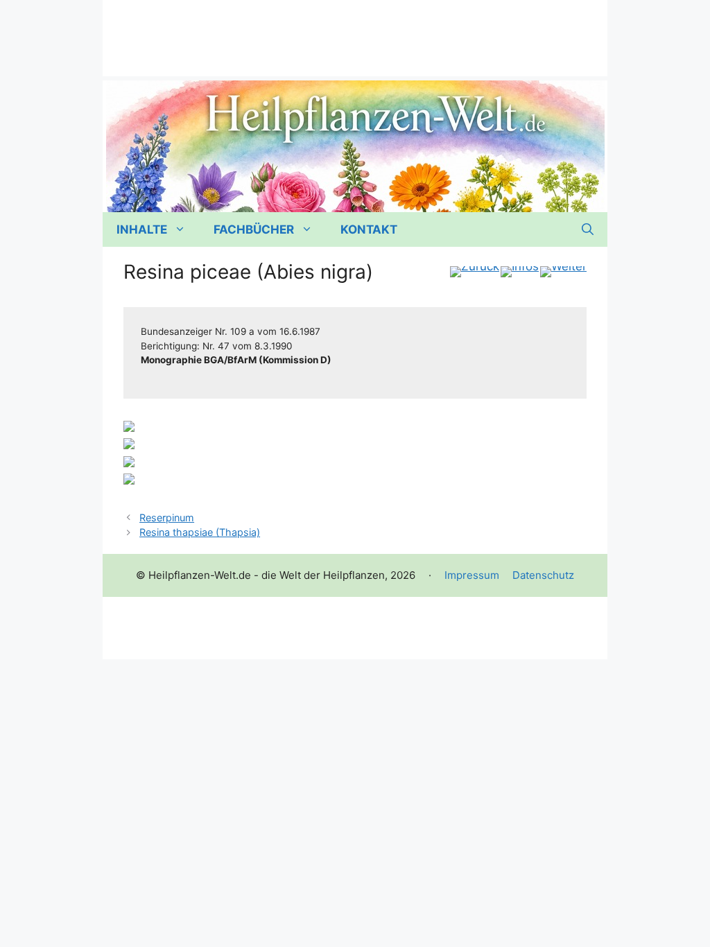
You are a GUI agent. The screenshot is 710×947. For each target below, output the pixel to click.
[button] (587, 229)
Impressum (471, 575)
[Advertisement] (355, 31)
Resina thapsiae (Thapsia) (199, 532)
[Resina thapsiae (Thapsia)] (563, 271)
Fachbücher (254, 229)
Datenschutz (543, 575)
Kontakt (368, 229)
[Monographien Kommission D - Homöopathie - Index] (520, 271)
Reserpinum (166, 517)
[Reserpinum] (474, 271)
